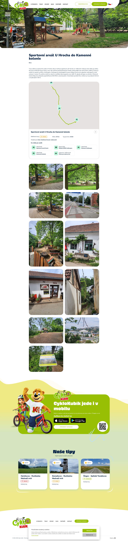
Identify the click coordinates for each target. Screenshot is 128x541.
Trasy (41, 4)
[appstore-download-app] (61, 420)
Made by (112, 538)
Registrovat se (83, 4)
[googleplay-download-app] (78, 420)
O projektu (34, 4)
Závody (47, 4)
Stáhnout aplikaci (99, 4)
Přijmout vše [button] (89, 530)
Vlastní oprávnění (34, 535)
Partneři (58, 4)
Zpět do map (18, 43)
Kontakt (65, 4)
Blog (52, 4)
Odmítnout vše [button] (89, 534)
